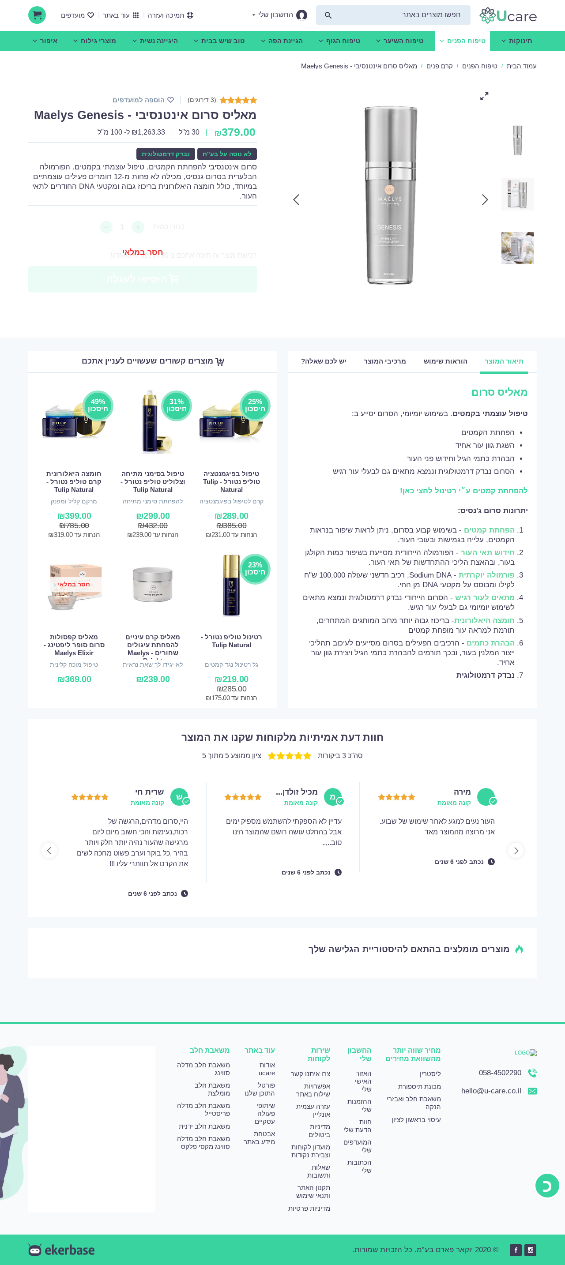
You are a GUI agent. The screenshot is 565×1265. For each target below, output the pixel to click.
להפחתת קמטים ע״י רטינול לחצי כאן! (464, 491)
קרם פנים (439, 66)
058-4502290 (500, 1073)
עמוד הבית (522, 66)
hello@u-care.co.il (491, 1091)
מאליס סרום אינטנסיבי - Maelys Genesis (359, 66)
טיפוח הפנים (479, 66)
